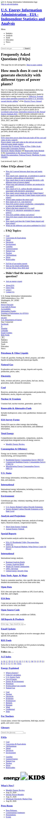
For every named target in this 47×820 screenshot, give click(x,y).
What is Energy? (12, 673)
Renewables (10, 259)
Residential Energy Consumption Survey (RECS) (25, 460)
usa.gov (4, 318)
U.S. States (6, 473)
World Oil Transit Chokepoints (17, 566)
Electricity (9, 242)
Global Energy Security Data (17, 571)
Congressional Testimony (15, 813)
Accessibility (6, 309)
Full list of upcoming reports (16, 264)
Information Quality (8, 311)
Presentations (11, 815)
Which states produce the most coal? (19, 200)
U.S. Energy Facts (13, 677)
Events (8, 817)
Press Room (7, 806)
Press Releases (11, 810)
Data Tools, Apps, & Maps (14, 575)
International (7, 484)
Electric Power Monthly (15, 795)
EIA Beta (5, 598)
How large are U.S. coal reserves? (19, 202)
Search (27, 48)
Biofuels (9, 703)
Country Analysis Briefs (15, 564)
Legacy (8, 290)
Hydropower (11, 701)
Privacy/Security (7, 305)
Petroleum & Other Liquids (14, 353)
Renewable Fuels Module (34, 151)
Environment (11, 244)
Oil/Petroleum (11, 255)
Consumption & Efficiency (14, 449)
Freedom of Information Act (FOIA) (15, 313)
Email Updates (6, 333)
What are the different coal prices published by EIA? (26, 225)
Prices (8, 257)
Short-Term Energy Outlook (16, 527)
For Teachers (7, 716)
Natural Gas (10, 251)
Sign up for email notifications (17, 266)
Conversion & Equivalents (16, 238)
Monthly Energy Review (15, 444)
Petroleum (9, 684)
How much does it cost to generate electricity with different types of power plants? (25, 181)
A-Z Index (6, 656)
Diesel (8, 240)
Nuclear (9, 253)
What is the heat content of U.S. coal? (20, 208)
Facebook (4, 324)
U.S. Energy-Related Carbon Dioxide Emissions (24, 507)
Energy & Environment (15, 681)
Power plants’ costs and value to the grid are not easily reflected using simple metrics (21, 143)
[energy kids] (23, 781)
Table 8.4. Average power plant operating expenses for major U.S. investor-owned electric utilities (22, 98)
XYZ (19, 664)
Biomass (9, 705)
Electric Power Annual (33, 101)
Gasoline (9, 247)
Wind (8, 707)
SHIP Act (9, 545)
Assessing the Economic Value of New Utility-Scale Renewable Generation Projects (21, 147)
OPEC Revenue (12, 569)
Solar (8, 711)
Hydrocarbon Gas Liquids (16, 686)
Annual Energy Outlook (15, 529)
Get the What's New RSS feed (17, 268)
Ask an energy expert (14, 281)
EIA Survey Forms (10, 419)
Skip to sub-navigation (9, 4)
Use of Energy (11, 679)
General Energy (12, 249)
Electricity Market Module (11, 151)
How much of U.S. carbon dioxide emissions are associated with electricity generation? (24, 190)
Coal (7, 236)
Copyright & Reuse (8, 307)
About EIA (10, 285)
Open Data (10, 288)
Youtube (4, 328)
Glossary (5, 727)
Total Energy (7, 433)
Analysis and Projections (13, 516)
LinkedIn (4, 331)
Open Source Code (10, 610)
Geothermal (10, 709)
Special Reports (8, 533)
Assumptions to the (22, 153)
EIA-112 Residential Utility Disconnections (22, 542)
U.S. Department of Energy (11, 320)
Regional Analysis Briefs (15, 562)
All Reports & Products (12, 619)
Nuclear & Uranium (11, 399)
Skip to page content (34, 65)
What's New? (7, 785)
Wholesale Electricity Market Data (19, 799)
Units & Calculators (13, 675)
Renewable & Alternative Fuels (16, 408)
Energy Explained (10, 668)
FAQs (4, 737)
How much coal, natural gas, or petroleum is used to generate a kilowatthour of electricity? (25, 177)
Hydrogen (9, 698)
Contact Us (10, 292)
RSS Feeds (5, 335)
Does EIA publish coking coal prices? (20, 215)
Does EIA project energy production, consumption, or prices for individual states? (25, 205)
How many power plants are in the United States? (25, 193)
